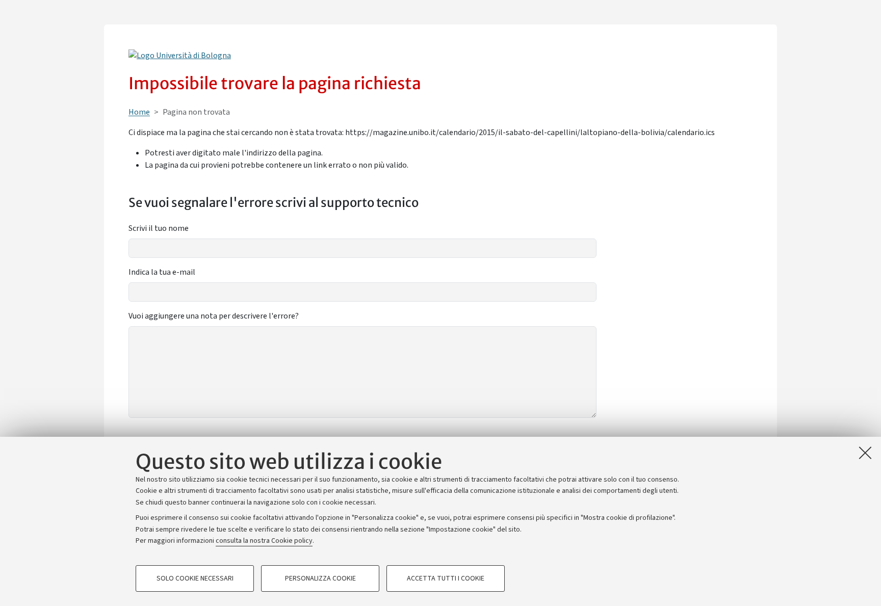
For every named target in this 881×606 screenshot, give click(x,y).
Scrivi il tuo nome (158, 228)
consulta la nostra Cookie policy (264, 541)
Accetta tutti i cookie (445, 578)
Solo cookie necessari (195, 578)
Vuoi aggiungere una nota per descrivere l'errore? (213, 316)
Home (139, 112)
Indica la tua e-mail (161, 272)
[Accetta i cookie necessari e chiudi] (865, 452)
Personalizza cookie (320, 578)
